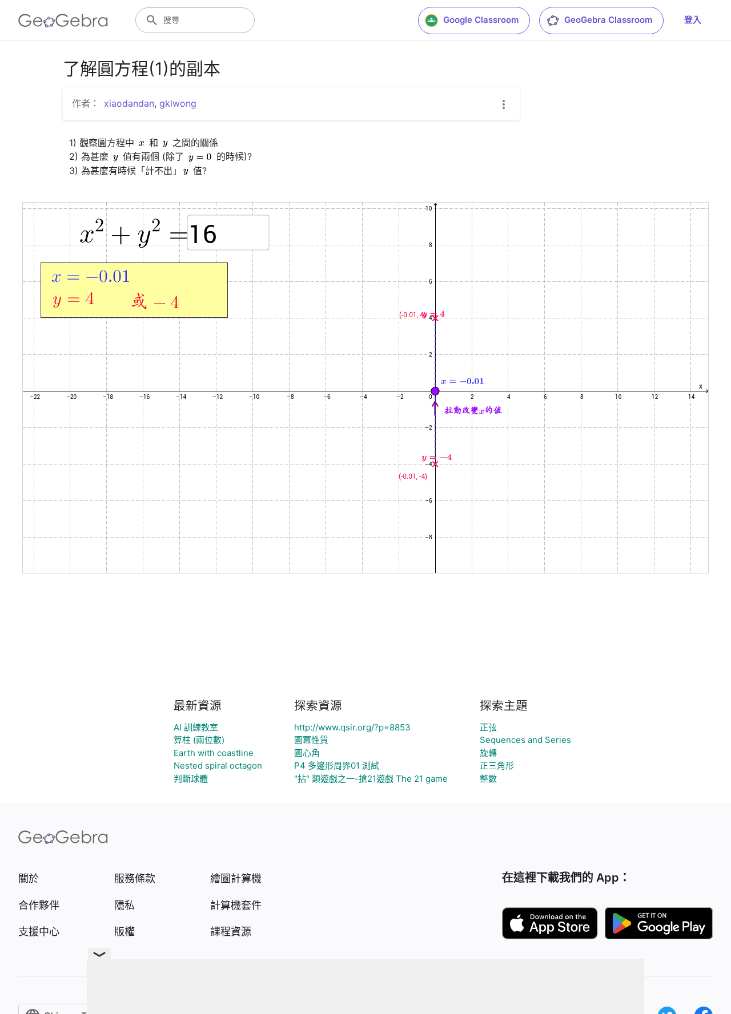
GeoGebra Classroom (608, 19)
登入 (692, 19)
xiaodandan (129, 103)
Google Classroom (481, 19)
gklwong (177, 103)
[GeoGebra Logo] (63, 20)
